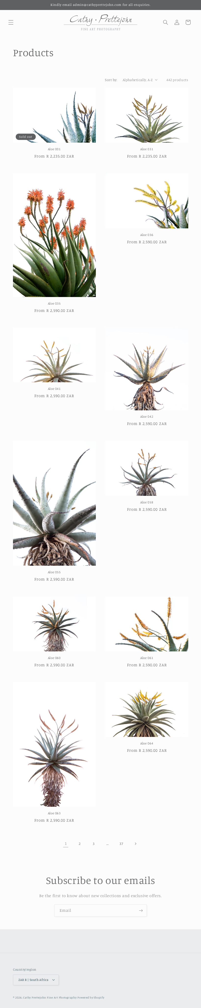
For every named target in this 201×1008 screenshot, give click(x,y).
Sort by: (111, 80)
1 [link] (66, 843)
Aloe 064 (146, 743)
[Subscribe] (141, 910)
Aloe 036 (146, 235)
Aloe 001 (54, 149)
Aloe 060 (54, 658)
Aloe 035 (54, 303)
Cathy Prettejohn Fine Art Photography (49, 997)
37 (121, 843)
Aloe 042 (146, 416)
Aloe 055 (54, 572)
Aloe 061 (146, 658)
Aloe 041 (54, 389)
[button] (10, 22)
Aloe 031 (146, 149)
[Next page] (135, 843)
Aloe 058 (146, 502)
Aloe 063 (54, 813)
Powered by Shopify (90, 997)
